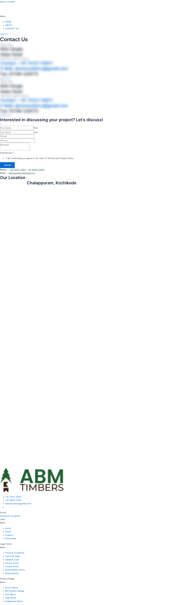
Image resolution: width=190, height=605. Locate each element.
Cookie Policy (12, 566)
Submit (7, 165)
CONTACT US (12, 28)
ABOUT (8, 25)
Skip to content (7, 1)
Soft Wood (10, 594)
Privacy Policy (12, 563)
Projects (9, 535)
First (36, 128)
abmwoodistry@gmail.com (22, 173)
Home (8, 528)
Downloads (10, 538)
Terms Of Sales (12, 556)
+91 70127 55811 (18, 169)
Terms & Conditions (14, 552)
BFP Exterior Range (14, 591)
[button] (95, 16)
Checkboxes (7, 153)
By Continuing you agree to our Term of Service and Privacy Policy (40, 158)
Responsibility (12, 573)
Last (36, 132)
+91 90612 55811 (36, 169)
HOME (8, 21)
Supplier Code (12, 559)
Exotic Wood (11, 587)
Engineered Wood (13, 601)
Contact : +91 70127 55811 (26, 63)
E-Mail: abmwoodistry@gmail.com (34, 68)
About (8, 531)
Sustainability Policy (15, 569)
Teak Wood (10, 597)
